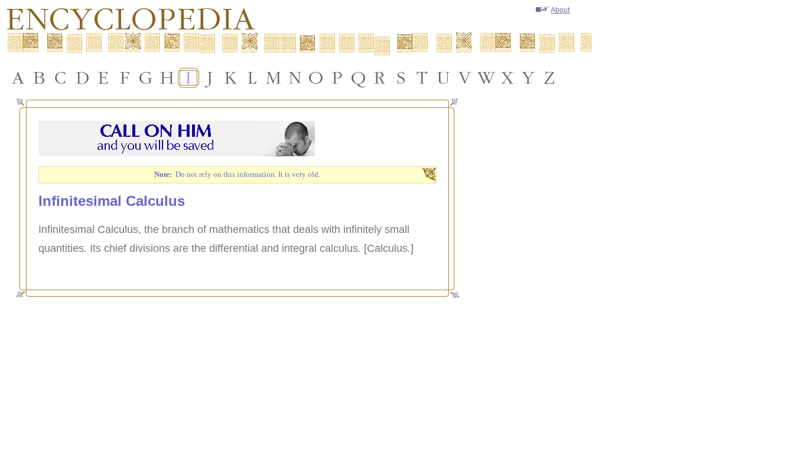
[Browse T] (422, 78)
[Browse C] (60, 78)
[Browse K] (231, 78)
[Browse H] (167, 78)
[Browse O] (316, 78)
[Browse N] (294, 78)
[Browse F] (124, 78)
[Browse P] (337, 78)
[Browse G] (146, 78)
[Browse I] (188, 78)
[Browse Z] (550, 78)
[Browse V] (465, 78)
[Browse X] (507, 78)
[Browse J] (209, 78)
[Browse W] (486, 78)
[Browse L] (252, 78)
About (560, 10)
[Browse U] (443, 78)
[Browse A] (18, 78)
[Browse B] (39, 78)
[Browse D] (82, 78)
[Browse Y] (528, 78)
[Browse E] (103, 78)
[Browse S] (401, 78)
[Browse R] (380, 78)
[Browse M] (273, 78)
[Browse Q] (358, 78)
